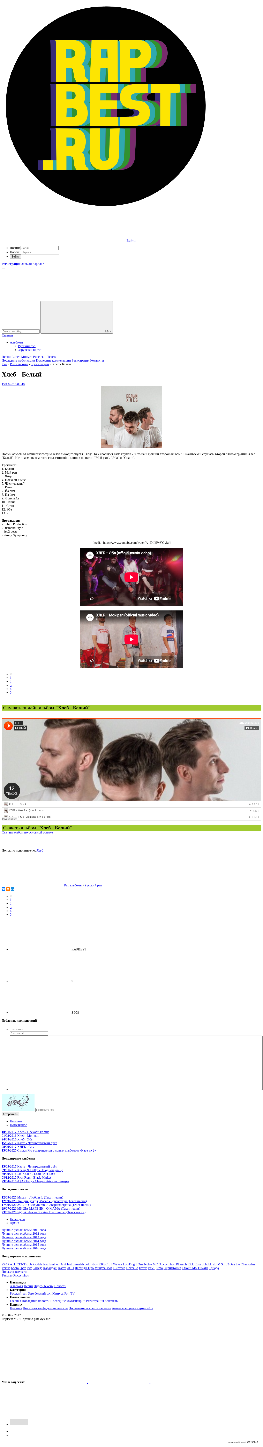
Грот (23, 1268)
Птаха (143, 1268)
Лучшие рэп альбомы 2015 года (24, 1244)
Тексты (48, 1286)
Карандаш (50, 1268)
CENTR (22, 1264)
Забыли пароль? (32, 264)
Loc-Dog (129, 1264)
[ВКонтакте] (3, 889)
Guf (63, 1264)
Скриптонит (172, 1268)
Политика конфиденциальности (45, 1308)
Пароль (15, 252)
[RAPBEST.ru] (105, 209)
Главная (7, 335)
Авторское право (124, 1308)
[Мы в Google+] (33, 1413)
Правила (16, 1308)
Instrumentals (75, 1264)
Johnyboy (91, 1264)
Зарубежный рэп (30, 349)
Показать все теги (14, 1271)
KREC (103, 1264)
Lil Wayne (115, 1264)
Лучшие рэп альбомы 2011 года (24, 1230)
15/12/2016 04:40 (13, 384)
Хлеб (40, 850)
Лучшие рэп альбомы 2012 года (24, 1233)
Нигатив (119, 1268)
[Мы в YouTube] (157, 1413)
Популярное (18, 1125)
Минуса (26, 356)
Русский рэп (27, 346)
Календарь (17, 1219)
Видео (16, 356)
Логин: (15, 248)
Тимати (202, 1268)
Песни (6, 356)
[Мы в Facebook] (181, 1382)
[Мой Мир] (12, 889)
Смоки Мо (189, 1268)
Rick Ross (194, 1264)
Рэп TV (69, 1293)
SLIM (216, 1264)
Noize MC (151, 1264)
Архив (14, 1223)
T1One (230, 1264)
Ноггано (132, 1268)
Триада (214, 1268)
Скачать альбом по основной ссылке (27, 832)
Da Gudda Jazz (38, 1264)
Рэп (4, 364)
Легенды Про (84, 1268)
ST (223, 1264)
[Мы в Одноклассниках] (95, 1413)
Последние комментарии (53, 360)
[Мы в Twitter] (119, 1382)
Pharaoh (181, 1264)
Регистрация (80, 360)
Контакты (97, 360)
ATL (13, 1264)
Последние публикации (18, 360)
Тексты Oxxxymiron (15, 1275)
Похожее (16, 1121)
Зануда (37, 1268)
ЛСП (70, 1268)
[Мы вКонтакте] (56, 1382)
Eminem (54, 1264)
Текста (52, 356)
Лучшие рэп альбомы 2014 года (24, 1241)
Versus (6, 1268)
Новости (60, 1286)
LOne (139, 1264)
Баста (15, 1268)
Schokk (207, 1264)
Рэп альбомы (19, 364)
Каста (62, 1268)
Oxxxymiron (167, 1264)
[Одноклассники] (8, 889)
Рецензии (39, 356)
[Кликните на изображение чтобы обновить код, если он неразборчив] (18, 1109)
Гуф (29, 1268)
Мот (109, 1268)
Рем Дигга (155, 1268)
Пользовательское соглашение (90, 1308)
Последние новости (36, 1301)
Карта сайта (144, 1308)
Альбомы (16, 342)
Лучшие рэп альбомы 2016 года (24, 1248)
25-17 (5, 1264)
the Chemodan (245, 1264)
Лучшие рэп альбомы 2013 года (24, 1237)
